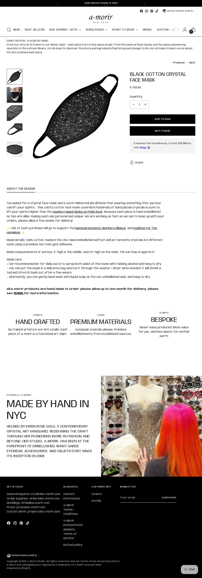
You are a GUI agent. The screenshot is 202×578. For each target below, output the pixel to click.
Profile (96, 501)
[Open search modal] (9, 30)
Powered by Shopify (18, 568)
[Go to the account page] (185, 30)
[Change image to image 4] (14, 131)
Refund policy (72, 545)
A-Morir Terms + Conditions (70, 510)
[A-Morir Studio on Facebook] (141, 11)
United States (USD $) (180, 11)
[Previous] (57, 3)
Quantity (136, 96)
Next (192, 63)
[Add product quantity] (145, 105)
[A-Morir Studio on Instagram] (146, 11)
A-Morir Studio (36, 561)
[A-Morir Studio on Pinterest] (151, 11)
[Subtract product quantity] (133, 105)
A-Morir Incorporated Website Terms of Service (72, 529)
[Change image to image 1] (14, 77)
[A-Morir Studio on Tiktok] (157, 11)
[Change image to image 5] (14, 149)
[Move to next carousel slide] (192, 362)
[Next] (144, 3)
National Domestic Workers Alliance (100, 228)
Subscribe (169, 498)
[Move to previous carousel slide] (183, 362)
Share (139, 162)
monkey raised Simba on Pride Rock (78, 212)
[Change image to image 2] (14, 95)
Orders (97, 494)
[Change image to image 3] (14, 113)
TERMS (18, 293)
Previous (178, 63)
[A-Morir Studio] (101, 18)
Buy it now (162, 131)
